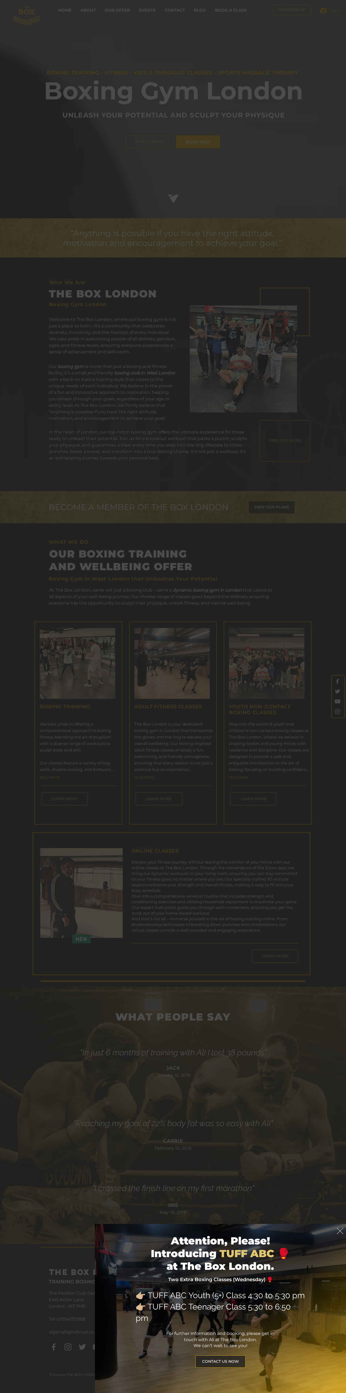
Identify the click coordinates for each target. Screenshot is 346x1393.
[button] (340, 1230)
